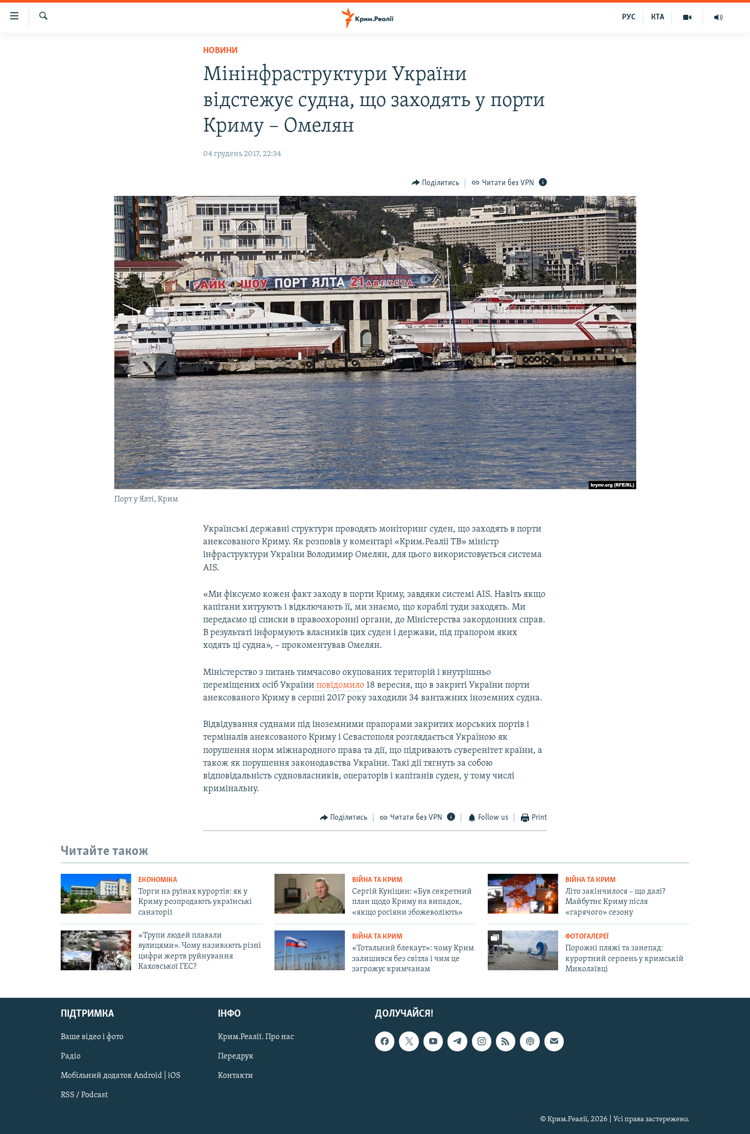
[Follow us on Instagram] (481, 1041)
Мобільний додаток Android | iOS (121, 1076)
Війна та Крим (377, 880)
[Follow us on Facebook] (384, 1041)
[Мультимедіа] (687, 17)
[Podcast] (529, 1041)
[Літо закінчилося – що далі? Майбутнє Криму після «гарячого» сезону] (523, 894)
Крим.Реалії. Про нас (256, 1038)
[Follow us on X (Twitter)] (408, 1041)
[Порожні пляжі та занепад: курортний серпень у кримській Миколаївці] (523, 950)
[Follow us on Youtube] (433, 1041)
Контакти (235, 1076)
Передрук (236, 1057)
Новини (220, 51)
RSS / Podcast (84, 1096)
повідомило (339, 685)
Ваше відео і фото (92, 1038)
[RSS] (505, 1041)
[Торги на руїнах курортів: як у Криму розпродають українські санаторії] (96, 894)
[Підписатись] (554, 1041)
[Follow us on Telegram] (457, 1041)
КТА (657, 17)
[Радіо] (718, 17)
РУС (629, 17)
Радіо (71, 1057)
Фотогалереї (587, 937)
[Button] (436, 183)
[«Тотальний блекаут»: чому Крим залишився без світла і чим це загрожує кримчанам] (309, 950)
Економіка (157, 880)
